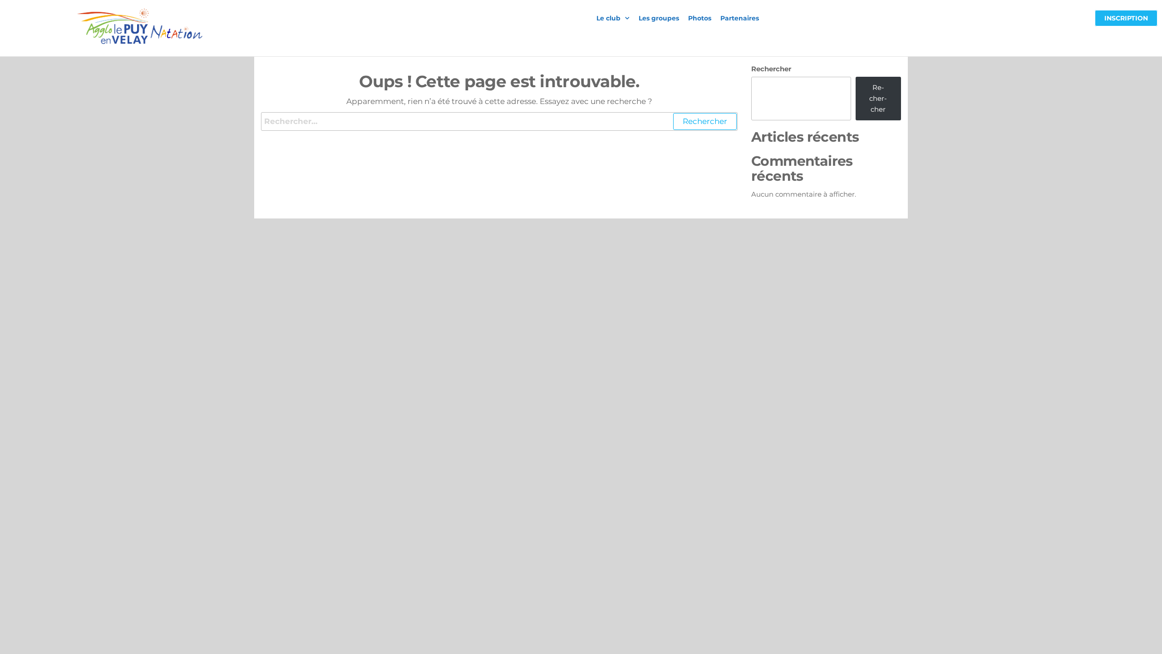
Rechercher (771, 68)
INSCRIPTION (1126, 18)
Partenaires (739, 18)
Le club (608, 18)
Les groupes (659, 18)
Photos (699, 18)
